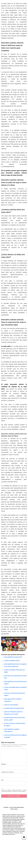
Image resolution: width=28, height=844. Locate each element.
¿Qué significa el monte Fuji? (13, 657)
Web (2, 780)
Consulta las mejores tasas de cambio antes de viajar (14, 818)
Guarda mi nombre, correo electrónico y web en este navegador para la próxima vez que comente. (14, 791)
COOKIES (6, 807)
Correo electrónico (7, 772)
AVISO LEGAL (14, 809)
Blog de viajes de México (9, 814)
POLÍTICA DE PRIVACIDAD (17, 807)
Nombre (4, 764)
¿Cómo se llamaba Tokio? (12, 660)
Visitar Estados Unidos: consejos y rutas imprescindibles (12, 822)
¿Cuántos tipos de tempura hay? (14, 708)
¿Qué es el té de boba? (11, 705)
